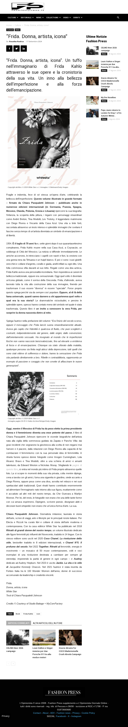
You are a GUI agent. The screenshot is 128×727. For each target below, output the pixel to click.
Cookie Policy (88, 713)
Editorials (26, 17)
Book (18, 614)
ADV (52, 713)
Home (9, 25)
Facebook (61, 716)
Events (76, 17)
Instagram (76, 716)
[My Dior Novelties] (92, 100)
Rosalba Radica (16, 41)
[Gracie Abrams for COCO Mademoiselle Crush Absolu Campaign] (70, 637)
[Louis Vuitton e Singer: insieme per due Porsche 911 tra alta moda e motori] (43, 637)
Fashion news (63, 713)
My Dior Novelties (108, 97)
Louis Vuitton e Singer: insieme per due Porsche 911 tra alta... (111, 64)
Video (66, 17)
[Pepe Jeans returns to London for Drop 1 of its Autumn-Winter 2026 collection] (92, 113)
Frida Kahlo (28, 614)
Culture (12, 17)
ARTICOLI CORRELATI (18, 623)
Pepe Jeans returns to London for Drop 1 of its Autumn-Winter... (111, 113)
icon (38, 614)
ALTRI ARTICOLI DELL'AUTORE (47, 623)
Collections (52, 17)
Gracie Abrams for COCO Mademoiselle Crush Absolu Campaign (70, 651)
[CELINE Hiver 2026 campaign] (17, 637)
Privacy (76, 713)
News (38, 17)
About (45, 713)
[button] (118, 17)
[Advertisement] (107, 148)
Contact (37, 713)
